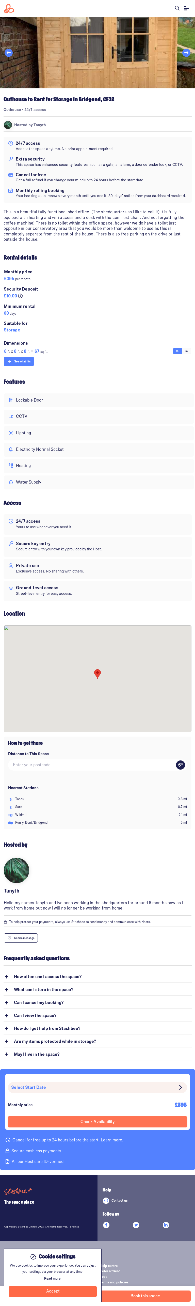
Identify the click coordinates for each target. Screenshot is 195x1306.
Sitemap (74, 1226)
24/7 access (35, 110)
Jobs (103, 1277)
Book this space (145, 1296)
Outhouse (12, 110)
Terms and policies (114, 1282)
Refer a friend (110, 1271)
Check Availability (97, 1122)
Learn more (111, 1140)
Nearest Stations (23, 788)
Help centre (109, 1266)
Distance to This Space (28, 754)
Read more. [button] (52, 1278)
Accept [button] (53, 1291)
